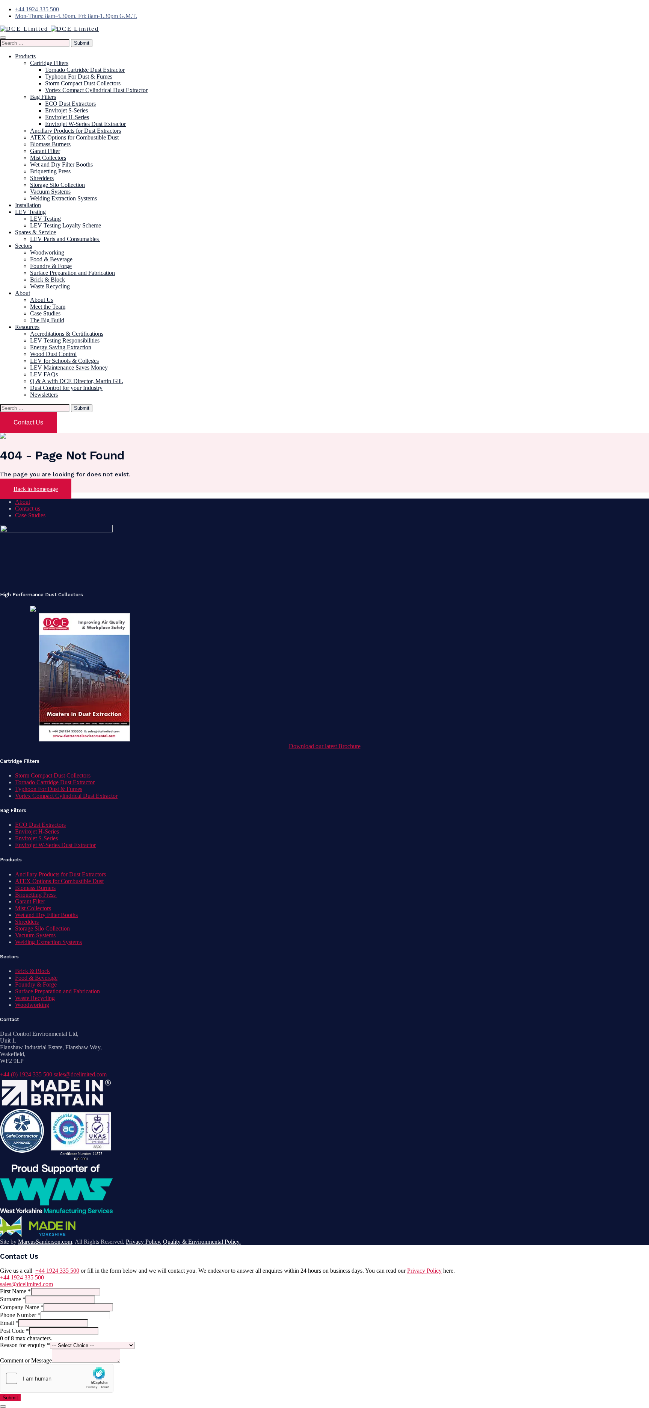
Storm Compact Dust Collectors (83, 83)
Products (25, 56)
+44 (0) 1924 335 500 (26, 1074)
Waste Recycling (50, 286)
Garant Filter (45, 151)
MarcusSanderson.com (45, 1241)
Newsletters (44, 394)
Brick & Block (47, 279)
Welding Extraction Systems (63, 198)
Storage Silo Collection (57, 185)
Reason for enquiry (25, 1345)
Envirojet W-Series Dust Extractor (85, 124)
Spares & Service (35, 232)
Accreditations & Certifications (66, 333)
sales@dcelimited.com (80, 1074)
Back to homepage (36, 489)
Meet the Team (47, 306)
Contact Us (28, 422)
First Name (15, 1291)
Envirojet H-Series (67, 117)
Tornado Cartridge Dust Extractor (85, 70)
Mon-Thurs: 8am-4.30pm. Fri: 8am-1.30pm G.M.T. (76, 16)
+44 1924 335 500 (37, 9)
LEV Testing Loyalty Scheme (65, 225)
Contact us (27, 508)
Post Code (14, 1331)
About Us (41, 300)
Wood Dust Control (53, 354)
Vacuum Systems (50, 191)
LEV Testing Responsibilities (65, 340)
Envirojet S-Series (66, 110)
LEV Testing (30, 212)
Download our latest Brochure (325, 746)
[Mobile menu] (3, 37)
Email (9, 1323)
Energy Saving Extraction (60, 347)
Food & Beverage (51, 259)
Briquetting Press (51, 171)
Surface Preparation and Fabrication (72, 273)
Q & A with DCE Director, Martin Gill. (76, 381)
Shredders (42, 178)
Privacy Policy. (143, 1241)
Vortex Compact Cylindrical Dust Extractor (96, 90)
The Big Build (47, 320)
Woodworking (47, 252)
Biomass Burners (50, 144)
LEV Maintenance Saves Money (69, 367)
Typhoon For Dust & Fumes (78, 76)
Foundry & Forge (51, 266)
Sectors (23, 245)
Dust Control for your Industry (66, 388)
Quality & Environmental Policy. (202, 1241)
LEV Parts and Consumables (65, 239)
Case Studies (45, 313)
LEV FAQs (44, 374)
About (22, 293)
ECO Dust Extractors (70, 103)
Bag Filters (43, 97)
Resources (27, 327)
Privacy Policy (424, 1270)
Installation (28, 205)
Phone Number (20, 1315)
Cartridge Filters (49, 63)
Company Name (22, 1307)
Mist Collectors (48, 158)
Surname (13, 1299)
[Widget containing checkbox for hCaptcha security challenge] (56, 1378)
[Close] (3, 1406)
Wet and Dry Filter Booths (61, 164)
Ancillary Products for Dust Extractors (75, 130)
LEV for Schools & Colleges (64, 361)
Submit (10, 1397)
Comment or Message (26, 1360)
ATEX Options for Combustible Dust (74, 137)
